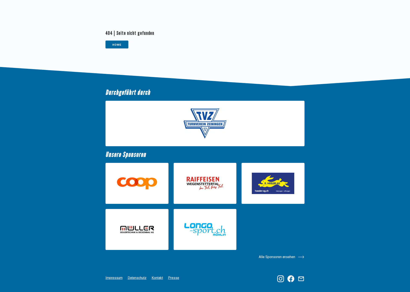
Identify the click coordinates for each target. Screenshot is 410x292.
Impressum (114, 278)
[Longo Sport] (205, 229)
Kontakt (157, 278)
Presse (173, 278)
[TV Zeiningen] (205, 123)
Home (117, 44)
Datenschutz (137, 278)
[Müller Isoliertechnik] (136, 229)
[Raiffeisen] (205, 183)
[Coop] (136, 183)
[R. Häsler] (273, 183)
